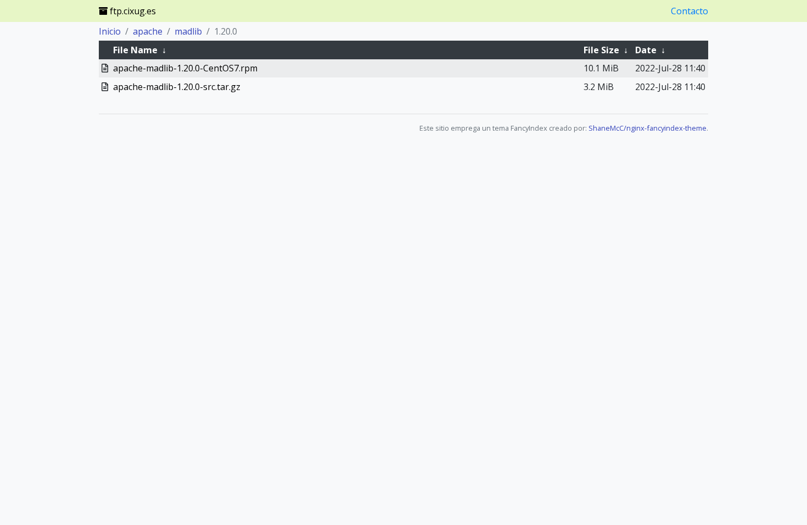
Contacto (689, 11)
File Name (135, 50)
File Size (601, 50)
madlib (188, 31)
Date (646, 50)
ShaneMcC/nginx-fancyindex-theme (648, 128)
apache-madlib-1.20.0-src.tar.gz (176, 87)
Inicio (110, 31)
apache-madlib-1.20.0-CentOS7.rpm (185, 68)
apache (147, 31)
